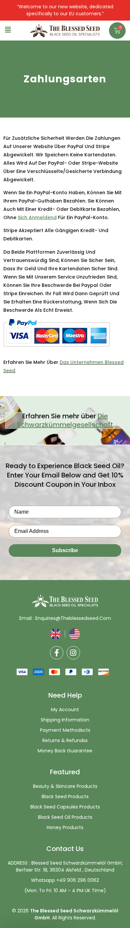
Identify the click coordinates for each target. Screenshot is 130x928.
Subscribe (65, 550)
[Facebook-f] (56, 652)
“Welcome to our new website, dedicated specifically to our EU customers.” (65, 10)
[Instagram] (73, 652)
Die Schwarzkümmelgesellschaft (65, 420)
